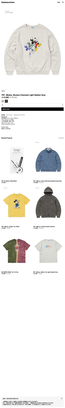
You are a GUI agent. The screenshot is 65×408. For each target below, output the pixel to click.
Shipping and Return (19, 115)
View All (61, 138)
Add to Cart (5, 109)
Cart (58, 2)
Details (3, 115)
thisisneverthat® (8, 2)
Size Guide (9, 115)
